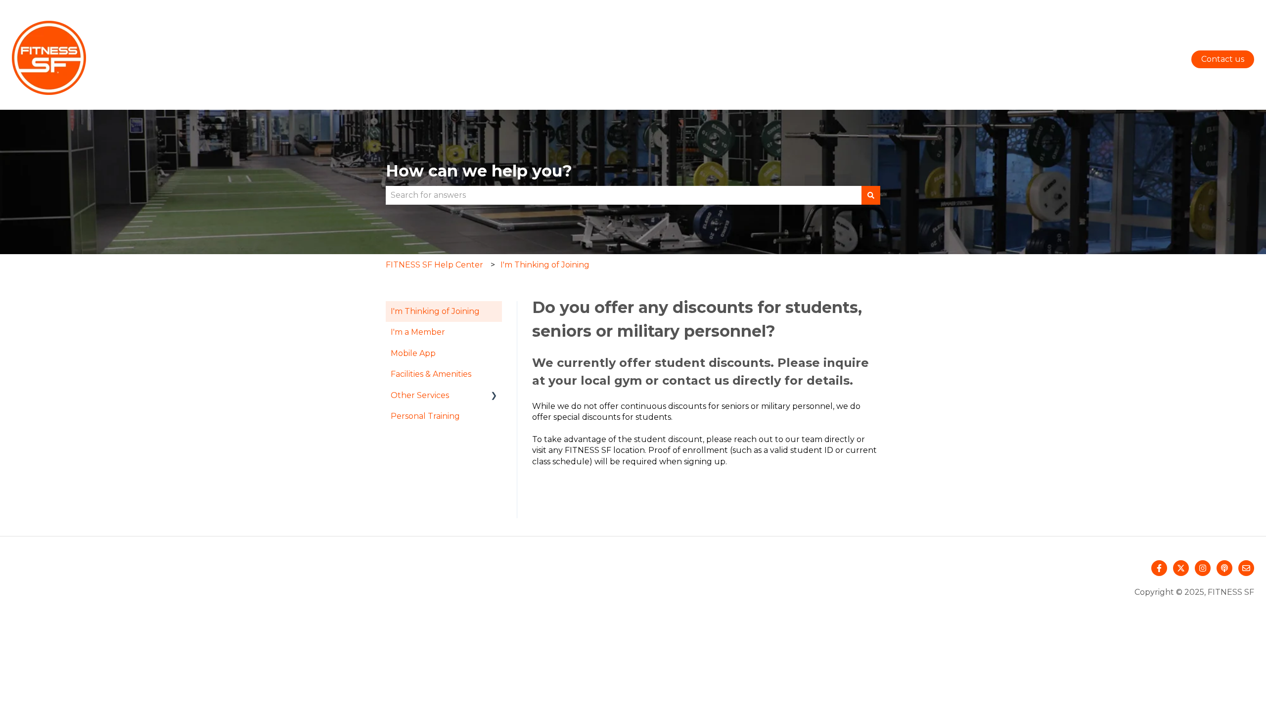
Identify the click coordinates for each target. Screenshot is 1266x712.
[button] (494, 396)
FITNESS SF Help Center (434, 264)
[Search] (870, 195)
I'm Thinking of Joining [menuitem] (435, 311)
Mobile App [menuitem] (413, 353)
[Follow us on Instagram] (1203, 568)
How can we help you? (479, 170)
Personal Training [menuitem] (425, 416)
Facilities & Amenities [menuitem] (431, 374)
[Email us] (1246, 568)
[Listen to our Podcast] (1224, 568)
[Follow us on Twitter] (1181, 568)
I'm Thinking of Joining (544, 264)
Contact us (1222, 59)
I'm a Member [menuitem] (418, 332)
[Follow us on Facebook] (1159, 568)
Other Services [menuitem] (420, 395)
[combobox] (623, 195)
